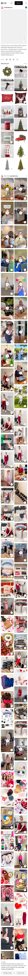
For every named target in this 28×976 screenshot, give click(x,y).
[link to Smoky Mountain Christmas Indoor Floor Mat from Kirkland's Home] (7, 138)
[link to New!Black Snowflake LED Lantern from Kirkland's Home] (20, 111)
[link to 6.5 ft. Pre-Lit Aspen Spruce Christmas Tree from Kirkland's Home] (20, 164)
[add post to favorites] (24, 41)
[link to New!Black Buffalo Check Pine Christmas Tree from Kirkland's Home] (20, 84)
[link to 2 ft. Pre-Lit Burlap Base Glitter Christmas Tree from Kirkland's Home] (20, 151)
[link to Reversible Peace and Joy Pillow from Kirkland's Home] (7, 98)
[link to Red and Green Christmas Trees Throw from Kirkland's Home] (7, 151)
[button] (26, 3)
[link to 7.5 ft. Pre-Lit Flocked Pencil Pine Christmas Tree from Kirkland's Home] (7, 164)
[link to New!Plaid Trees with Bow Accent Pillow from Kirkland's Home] (7, 111)
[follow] (26, 7)
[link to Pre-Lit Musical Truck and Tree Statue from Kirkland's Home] (20, 138)
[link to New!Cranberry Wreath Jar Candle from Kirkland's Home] (7, 124)
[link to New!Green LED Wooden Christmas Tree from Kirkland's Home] (20, 124)
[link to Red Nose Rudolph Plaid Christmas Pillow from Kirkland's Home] (20, 98)
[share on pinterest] (10, 59)
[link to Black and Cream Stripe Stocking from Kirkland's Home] (7, 84)
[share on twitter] (13, 59)
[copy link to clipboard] (17, 59)
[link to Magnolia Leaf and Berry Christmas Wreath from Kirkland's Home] (7, 71)
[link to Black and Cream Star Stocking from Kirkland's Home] (20, 71)
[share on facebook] (6, 59)
